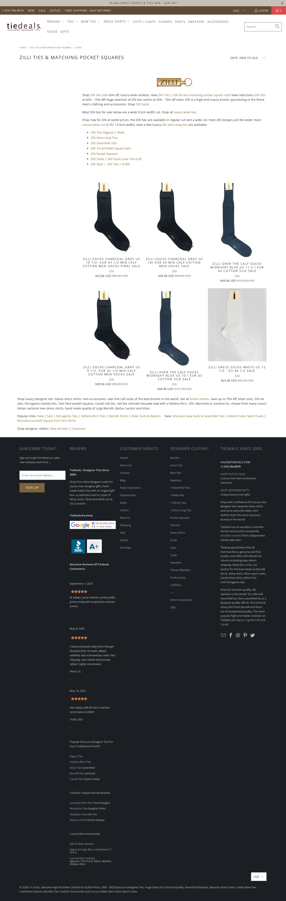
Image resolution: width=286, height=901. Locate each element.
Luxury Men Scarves (82, 858)
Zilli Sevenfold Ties (104, 143)
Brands (174, 458)
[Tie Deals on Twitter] (253, 635)
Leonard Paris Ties (81, 803)
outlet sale (250, 565)
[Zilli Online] (174, 87)
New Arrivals (59, 429)
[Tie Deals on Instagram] (238, 635)
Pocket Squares (179, 518)
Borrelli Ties (77, 773)
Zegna (239, 620)
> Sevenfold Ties (180, 487)
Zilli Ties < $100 (118, 164)
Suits (173, 547)
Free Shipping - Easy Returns (88, 10)
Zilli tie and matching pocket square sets (201, 95)
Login (263, 10)
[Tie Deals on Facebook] (231, 635)
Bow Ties (175, 473)
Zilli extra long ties (175, 125)
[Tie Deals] (23, 27)
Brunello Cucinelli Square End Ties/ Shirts (46, 421)
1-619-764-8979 (13, 10)
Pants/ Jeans (178, 577)
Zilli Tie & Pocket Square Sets (111, 148)
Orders (124, 510)
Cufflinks (175, 585)
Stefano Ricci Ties (93, 416)
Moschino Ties (79, 808)
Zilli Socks (142, 104)
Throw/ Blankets (180, 570)
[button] (55, 22)
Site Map (125, 547)
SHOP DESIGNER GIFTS (234, 490)
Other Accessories (181, 600)
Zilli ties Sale (99, 95)
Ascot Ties (176, 465)
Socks (173, 540)
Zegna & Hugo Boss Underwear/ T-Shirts (91, 850)
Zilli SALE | (99, 164)
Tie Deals (34, 887)
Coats (173, 555)
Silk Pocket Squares (82, 844)
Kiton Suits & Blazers (146, 416)
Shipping (125, 525)
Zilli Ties (164, 95)
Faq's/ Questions (130, 487)
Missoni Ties (77, 820)
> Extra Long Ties (180, 510)
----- (172, 592)
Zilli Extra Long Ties (104, 138)
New (31, 10)
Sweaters (176, 562)
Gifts (173, 607)
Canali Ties (76, 779)
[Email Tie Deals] (223, 635)
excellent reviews (231, 535)
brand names (199, 399)
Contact (125, 473)
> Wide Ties (177, 495)
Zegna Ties (76, 756)
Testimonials (128, 495)
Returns (125, 518)
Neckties (175, 480)
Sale (42, 10)
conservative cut (93, 125)
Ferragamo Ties (67, 416)
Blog (122, 480)
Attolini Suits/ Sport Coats (245, 416)
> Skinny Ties (178, 503)
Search (124, 458)
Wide (120, 132)
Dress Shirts (177, 532)
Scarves (175, 525)
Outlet (55, 10)
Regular (108, 132)
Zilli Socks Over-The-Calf (125, 159)
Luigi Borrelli (252, 620)
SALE (73, 503)
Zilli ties (260, 95)
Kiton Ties (76, 768)
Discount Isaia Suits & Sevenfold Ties (198, 416)
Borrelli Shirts (118, 416)
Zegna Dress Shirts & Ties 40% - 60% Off (143, 3)
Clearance (78, 429)
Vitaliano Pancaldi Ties (83, 814)
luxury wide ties (185, 112)
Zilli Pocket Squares (104, 154)
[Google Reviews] (93, 528)
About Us (125, 465)
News (123, 503)
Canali (224, 624)
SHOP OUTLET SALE (232, 474)
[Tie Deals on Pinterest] (245, 635)
